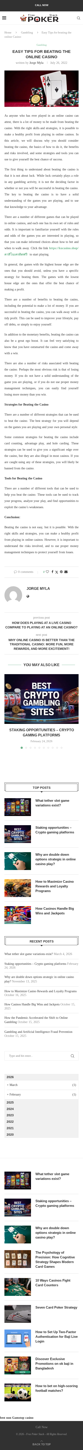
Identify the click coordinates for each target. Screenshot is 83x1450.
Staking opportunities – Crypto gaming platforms (54, 830)
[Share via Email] (66, 572)
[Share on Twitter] (56, 572)
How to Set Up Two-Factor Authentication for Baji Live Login (56, 1336)
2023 (10, 1115)
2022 (10, 1121)
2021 (10, 1128)
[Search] (78, 18)
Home (8, 32)
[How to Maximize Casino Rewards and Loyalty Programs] (17, 888)
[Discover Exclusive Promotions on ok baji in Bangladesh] (17, 1365)
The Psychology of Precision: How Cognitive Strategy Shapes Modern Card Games (55, 1259)
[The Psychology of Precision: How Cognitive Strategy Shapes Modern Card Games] (17, 1259)
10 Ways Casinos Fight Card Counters (52, 1282)
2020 (10, 1134)
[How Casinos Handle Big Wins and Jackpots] (17, 915)
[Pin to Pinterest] (61, 572)
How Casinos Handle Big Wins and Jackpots (54, 911)
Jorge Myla (36, 62)
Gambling (27, 32)
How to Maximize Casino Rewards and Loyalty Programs (54, 886)
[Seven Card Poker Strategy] (17, 1314)
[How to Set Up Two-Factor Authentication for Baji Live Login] (17, 1338)
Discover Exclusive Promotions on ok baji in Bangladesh (54, 1363)
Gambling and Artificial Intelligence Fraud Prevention (38, 1032)
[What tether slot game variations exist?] (17, 807)
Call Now (41, 5)
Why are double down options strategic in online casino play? (55, 859)
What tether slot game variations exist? (52, 803)
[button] (8, 711)
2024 (10, 1109)
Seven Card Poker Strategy (56, 1307)
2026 (10, 1077)
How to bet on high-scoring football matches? (56, 1388)
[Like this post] (47, 572)
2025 (10, 1102)
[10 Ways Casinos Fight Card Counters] (17, 1287)
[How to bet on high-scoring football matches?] (17, 1392)
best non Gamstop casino (16, 1417)
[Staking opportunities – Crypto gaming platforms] (41, 699)
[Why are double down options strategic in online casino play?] (17, 861)
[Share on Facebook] (52, 572)
